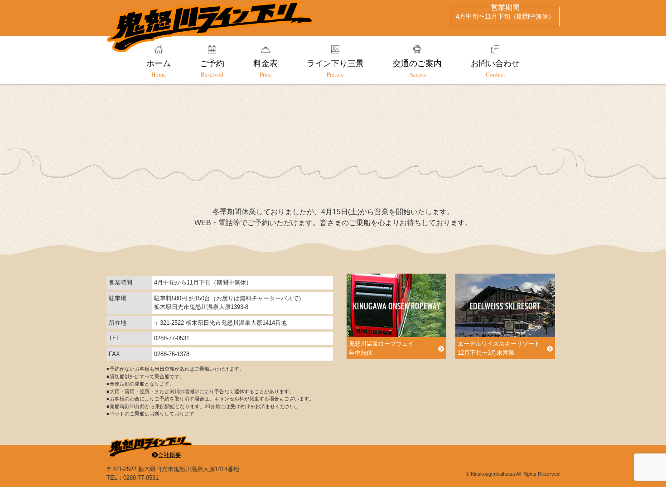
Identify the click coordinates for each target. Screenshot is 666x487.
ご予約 (212, 68)
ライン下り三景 (335, 68)
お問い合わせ (495, 68)
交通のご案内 (417, 68)
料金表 (265, 68)
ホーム (158, 68)
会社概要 (169, 455)
